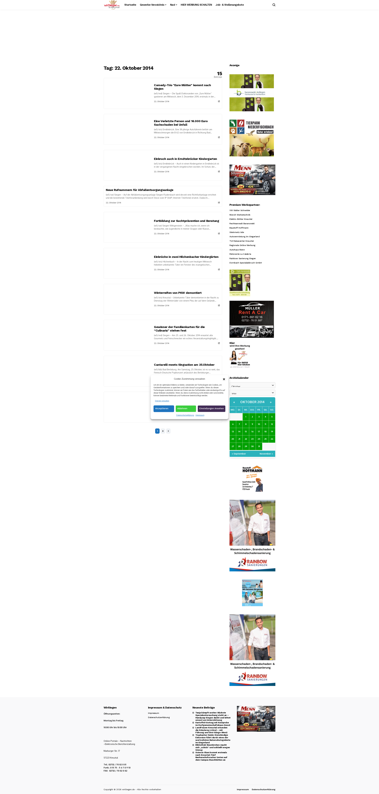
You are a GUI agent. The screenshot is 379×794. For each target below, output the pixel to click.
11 (265, 424)
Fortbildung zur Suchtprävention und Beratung (186, 221)
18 (265, 431)
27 (233, 446)
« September (239, 453)
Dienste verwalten (162, 401)
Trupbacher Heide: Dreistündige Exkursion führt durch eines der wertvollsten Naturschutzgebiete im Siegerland (212, 739)
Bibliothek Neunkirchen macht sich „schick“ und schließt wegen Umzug (212, 747)
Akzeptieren (161, 408)
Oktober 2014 (252, 402)
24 (259, 438)
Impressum (200, 415)
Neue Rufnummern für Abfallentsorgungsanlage (139, 190)
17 (259, 431)
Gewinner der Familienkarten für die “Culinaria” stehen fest (179, 328)
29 (246, 446)
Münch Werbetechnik (239, 215)
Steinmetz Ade (236, 232)
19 (272, 431)
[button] (224, 378)
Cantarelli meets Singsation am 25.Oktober (184, 364)
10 (259, 424)
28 (239, 446)
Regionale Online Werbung (242, 245)
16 (252, 431)
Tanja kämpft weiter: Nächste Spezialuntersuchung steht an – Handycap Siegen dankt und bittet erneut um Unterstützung (213, 716)
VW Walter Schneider (239, 210)
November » (266, 453)
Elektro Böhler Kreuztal (240, 219)
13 (233, 431)
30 (252, 446)
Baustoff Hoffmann (239, 228)
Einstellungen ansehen (211, 408)
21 (239, 438)
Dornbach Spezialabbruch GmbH (245, 263)
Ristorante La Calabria (240, 254)
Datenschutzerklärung (185, 415)
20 (233, 438)
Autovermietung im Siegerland (244, 236)
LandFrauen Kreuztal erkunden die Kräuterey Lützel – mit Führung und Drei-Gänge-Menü (211, 730)
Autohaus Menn (237, 249)
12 (272, 424)
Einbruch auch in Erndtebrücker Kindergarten (185, 159)
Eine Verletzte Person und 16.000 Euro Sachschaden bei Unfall (181, 122)
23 (252, 438)
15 (246, 431)
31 (259, 446)
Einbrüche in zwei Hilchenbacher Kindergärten (186, 257)
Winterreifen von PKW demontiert (178, 293)
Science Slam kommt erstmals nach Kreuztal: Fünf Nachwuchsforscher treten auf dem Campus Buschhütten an (211, 756)
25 (265, 438)
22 (246, 438)
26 (272, 438)
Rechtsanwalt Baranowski (241, 223)
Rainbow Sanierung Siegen (242, 258)
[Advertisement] (189, 37)
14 (239, 431)
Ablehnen (182, 408)
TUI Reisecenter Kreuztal (241, 241)
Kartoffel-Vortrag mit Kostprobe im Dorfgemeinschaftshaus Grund (212, 723)
